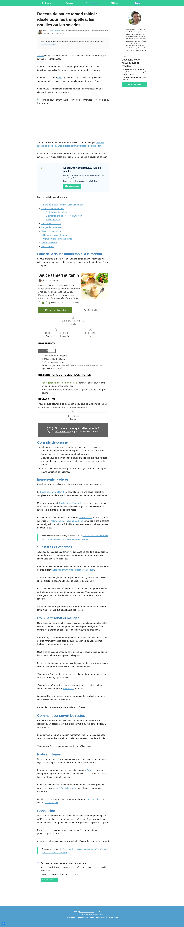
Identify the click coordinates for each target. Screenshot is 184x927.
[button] (39, 302)
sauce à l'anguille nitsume (65, 788)
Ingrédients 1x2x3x (56, 212)
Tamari (40, 55)
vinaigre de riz (85, 517)
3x (47, 351)
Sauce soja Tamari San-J (52, 492)
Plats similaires (49, 242)
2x (43, 351)
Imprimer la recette (57, 310)
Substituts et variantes (52, 231)
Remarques (53, 219)
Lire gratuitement (72, 186)
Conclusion (47, 246)
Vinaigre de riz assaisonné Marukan (66, 521)
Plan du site (100, 917)
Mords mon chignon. (86, 912)
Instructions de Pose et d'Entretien (64, 216)
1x (40, 351)
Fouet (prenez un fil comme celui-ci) (60, 382)
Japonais (69, 3)
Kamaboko (68, 688)
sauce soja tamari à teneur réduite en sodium (72, 570)
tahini (59, 77)
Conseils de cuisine (51, 223)
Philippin (114, 3)
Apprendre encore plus (48, 44)
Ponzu (90, 770)
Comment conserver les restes (56, 239)
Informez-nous (62, 431)
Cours (137, 3)
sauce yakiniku (93, 799)
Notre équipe (70, 917)
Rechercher (47, 3)
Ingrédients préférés (51, 227)
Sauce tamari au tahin (52, 208)
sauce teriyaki (51, 802)
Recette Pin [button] (92, 310)
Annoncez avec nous (86, 917)
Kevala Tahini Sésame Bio (71, 503)
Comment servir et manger (55, 235)
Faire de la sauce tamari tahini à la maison (62, 205)
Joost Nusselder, (55, 30)
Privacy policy (113, 917)
